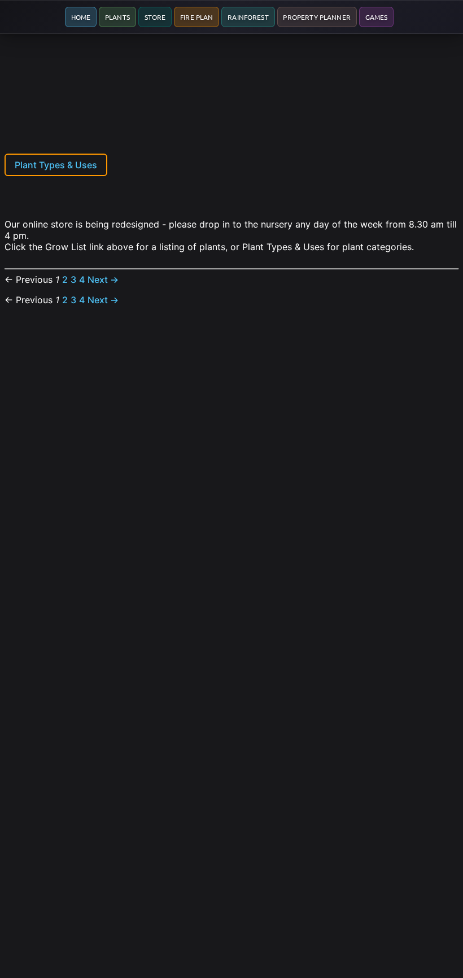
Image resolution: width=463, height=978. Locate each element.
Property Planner (316, 16)
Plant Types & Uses (56, 165)
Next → (103, 279)
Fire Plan (196, 16)
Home (81, 16)
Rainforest (248, 16)
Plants (117, 16)
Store (155, 16)
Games (376, 16)
